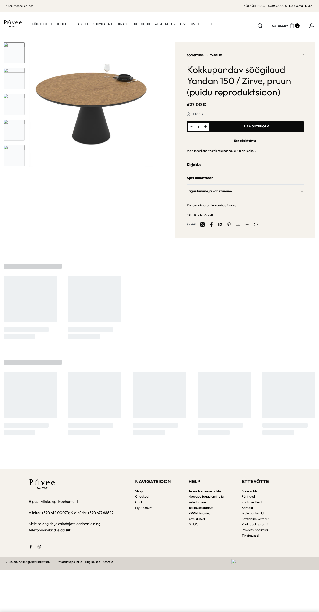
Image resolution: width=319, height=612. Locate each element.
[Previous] (41, 104)
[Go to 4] (14, 130)
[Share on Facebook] (211, 224)
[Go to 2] (14, 78)
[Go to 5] (14, 155)
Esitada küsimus (245, 140)
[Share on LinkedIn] (220, 224)
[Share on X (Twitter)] (202, 224)
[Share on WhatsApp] (256, 224)
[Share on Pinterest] (229, 224)
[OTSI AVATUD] (259, 25)
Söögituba (195, 55)
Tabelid (216, 55)
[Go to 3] (14, 104)
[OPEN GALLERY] (91, 104)
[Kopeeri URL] (247, 224)
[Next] (140, 104)
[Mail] (238, 224)
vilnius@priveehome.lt (60, 501)
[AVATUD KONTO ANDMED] (311, 25)
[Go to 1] (14, 52)
